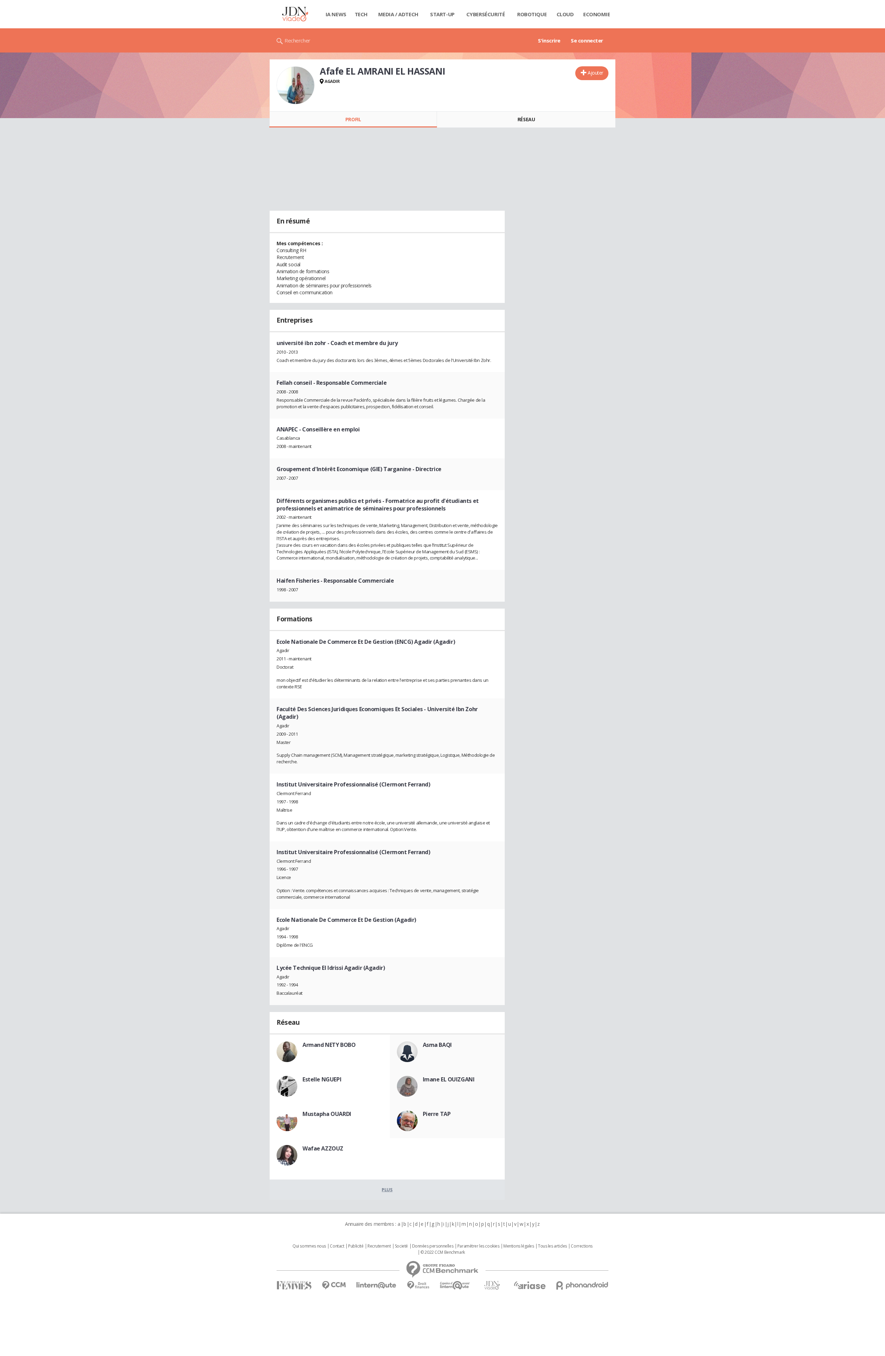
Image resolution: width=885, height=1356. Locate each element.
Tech (361, 14)
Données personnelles (433, 1246)
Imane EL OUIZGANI (449, 1079)
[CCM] (334, 1285)
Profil (353, 119)
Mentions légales (518, 1246)
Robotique (532, 14)
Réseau (526, 119)
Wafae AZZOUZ (322, 1148)
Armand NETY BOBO (328, 1045)
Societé (401, 1246)
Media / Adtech (398, 14)
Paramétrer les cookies (478, 1246)
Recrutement (379, 1246)
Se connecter (587, 40)
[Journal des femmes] (294, 1285)
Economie (596, 14)
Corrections (581, 1246)
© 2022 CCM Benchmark (442, 1252)
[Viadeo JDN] (492, 1285)
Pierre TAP (437, 1114)
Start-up (442, 14)
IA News (336, 14)
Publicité (355, 1246)
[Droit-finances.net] (418, 1285)
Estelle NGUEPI (321, 1079)
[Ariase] (530, 1285)
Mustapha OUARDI (326, 1114)
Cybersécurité (485, 14)
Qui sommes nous (309, 1246)
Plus (387, 1189)
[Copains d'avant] (455, 1285)
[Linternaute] (376, 1285)
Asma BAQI (437, 1045)
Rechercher (297, 40)
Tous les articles (552, 1246)
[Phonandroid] (582, 1285)
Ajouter (595, 72)
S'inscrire (549, 40)
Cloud (565, 14)
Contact (337, 1246)
